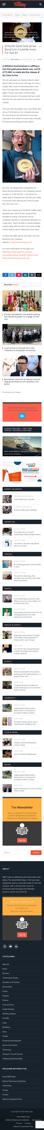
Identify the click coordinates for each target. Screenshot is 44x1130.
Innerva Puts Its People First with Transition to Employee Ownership (19, 349)
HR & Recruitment (9, 1014)
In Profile (5, 1018)
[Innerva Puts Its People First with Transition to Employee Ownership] (22, 334)
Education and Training (10, 982)
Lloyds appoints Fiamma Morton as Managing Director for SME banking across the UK (27, 614)
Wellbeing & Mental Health (12, 1059)
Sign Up (22, 840)
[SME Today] (20, 4)
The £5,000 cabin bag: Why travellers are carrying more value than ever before (27, 578)
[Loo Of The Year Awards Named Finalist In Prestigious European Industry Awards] (7, 648)
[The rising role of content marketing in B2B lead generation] (7, 532)
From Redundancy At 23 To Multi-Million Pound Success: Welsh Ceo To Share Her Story (27, 601)
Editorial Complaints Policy (12, 1099)
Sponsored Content (9, 1045)
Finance (5, 1000)
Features (5, 996)
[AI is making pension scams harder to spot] (7, 564)
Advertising (6, 1086)
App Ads (5, 964)
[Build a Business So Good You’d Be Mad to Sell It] (7, 788)
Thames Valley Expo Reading (25, 510)
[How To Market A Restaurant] (7, 754)
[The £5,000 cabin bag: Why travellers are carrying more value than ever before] (7, 575)
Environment (7, 987)
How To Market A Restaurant (25, 754)
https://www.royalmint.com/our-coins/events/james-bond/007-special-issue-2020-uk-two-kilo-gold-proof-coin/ (20, 255)
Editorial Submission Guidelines (14, 1081)
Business (5, 973)
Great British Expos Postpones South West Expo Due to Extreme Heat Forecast (27, 687)
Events (4, 991)
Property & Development (11, 1041)
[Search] (40, 4)
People (5, 1036)
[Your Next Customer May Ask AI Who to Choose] (7, 543)
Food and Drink (8, 1005)
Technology (6, 1050)
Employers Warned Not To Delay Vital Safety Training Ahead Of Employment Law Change (27, 637)
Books (4, 969)
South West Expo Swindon (24, 499)
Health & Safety (8, 1009)
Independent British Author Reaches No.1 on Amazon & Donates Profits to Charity (24, 710)
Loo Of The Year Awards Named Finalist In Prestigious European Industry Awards (26, 651)
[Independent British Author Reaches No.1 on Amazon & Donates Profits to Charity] (7, 708)
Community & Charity (10, 978)
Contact (5, 1095)
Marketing (6, 1027)
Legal (4, 1023)
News (39, 59)
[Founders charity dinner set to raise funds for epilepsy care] (7, 721)
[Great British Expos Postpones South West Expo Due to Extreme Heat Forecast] (7, 685)
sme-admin (15, 59)
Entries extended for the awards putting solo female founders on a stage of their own (22, 316)
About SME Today (9, 1077)
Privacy (5, 1090)
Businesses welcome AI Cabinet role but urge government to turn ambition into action (22, 381)
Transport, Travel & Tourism (12, 1054)
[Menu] (4, 4)
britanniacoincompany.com (21, 242)
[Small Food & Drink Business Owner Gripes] (7, 742)
